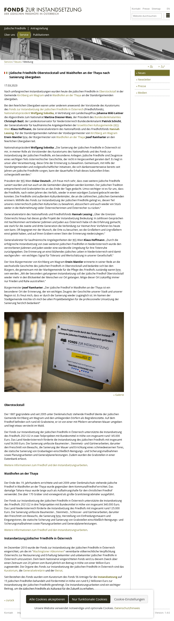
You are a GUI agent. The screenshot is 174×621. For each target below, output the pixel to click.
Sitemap (156, 8)
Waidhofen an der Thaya (66, 95)
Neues (17, 61)
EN (168, 8)
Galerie (119, 394)
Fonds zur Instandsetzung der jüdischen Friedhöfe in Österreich (46, 109)
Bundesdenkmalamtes (107, 117)
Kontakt (136, 8)
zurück (10, 600)
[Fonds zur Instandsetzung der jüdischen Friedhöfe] (43, 14)
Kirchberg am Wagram (30, 95)
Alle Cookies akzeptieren (47, 599)
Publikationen (41, 34)
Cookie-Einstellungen (129, 599)
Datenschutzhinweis (127, 608)
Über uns (9, 34)
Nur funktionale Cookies (89, 599)
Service (24, 34)
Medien (142, 92)
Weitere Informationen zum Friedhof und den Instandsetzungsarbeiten (45, 465)
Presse (146, 8)
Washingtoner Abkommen (48, 551)
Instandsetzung (107, 577)
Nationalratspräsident (29, 113)
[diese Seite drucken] (151, 67)
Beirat (58, 570)
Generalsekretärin (34, 570)
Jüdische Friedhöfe (15, 28)
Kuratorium (11, 570)
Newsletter (144, 79)
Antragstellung (39, 28)
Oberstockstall (107, 91)
